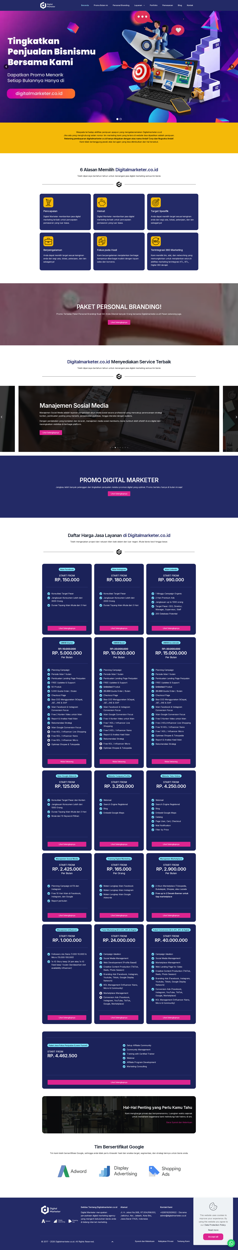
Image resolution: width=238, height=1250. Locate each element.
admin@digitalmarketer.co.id (173, 1215)
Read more (213, 1230)
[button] (1, 416)
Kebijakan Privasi (165, 1241)
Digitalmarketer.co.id (136, 169)
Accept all (213, 1236)
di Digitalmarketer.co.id (146, 535)
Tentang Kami (183, 1241)
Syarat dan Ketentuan (144, 1241)
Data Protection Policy (215, 1225)
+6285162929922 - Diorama (173, 1212)
